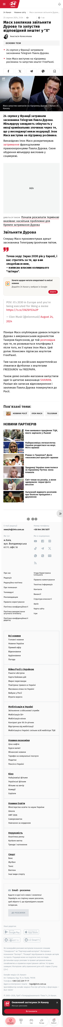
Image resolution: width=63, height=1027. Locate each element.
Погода (11, 659)
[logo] (12, 4)
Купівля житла (15, 840)
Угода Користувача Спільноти (42, 574)
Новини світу (20, 12)
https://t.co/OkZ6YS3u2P (22, 310)
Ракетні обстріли (16, 673)
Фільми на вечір (16, 785)
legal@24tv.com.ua (37, 984)
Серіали (12, 793)
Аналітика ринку (16, 836)
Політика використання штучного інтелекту (14, 613)
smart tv (12, 939)
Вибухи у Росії (15, 693)
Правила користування (14, 602)
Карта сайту (39, 609)
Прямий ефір (14, 647)
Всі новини (14, 635)
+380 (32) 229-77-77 (20, 981)
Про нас (7, 573)
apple (32, 931)
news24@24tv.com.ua (14, 529)
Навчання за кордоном (19, 823)
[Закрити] (57, 1002)
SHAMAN (45, 380)
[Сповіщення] (59, 4)
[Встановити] (31, 1007)
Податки (12, 760)
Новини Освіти (16, 803)
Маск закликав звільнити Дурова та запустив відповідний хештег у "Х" (44, 12)
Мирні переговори (17, 681)
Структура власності (43, 599)
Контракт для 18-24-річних (21, 722)
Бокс (10, 858)
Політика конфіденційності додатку (16, 619)
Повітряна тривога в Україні (22, 685)
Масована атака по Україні (21, 689)
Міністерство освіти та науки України (26, 807)
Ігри (35, 614)
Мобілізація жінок (17, 718)
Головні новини (16, 639)
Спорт (11, 854)
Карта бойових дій (17, 677)
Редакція (8, 578)
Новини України (16, 643)
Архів (36, 604)
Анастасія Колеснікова (21, 36)
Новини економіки (19, 740)
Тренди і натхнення (17, 844)
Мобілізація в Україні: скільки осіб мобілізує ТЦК (31, 730)
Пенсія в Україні (16, 764)
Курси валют (14, 748)
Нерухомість (15, 833)
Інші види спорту (16, 874)
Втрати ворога (15, 697)
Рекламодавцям (11, 597)
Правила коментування (44, 580)
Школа (11, 811)
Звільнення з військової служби (23, 710)
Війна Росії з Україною (21, 669)
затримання (11, 144)
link (35, 541)
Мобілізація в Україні (20, 706)
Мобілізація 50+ (15, 714)
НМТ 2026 (12, 815)
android (12, 931)
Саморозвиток (15, 819)
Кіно (10, 773)
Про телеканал (10, 588)
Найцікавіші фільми (18, 777)
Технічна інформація (43, 585)
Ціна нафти (13, 744)
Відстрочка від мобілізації (21, 726)
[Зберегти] (54, 71)
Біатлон (12, 870)
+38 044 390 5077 (42, 529)
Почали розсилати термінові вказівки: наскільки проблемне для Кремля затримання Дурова (31, 221)
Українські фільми (17, 781)
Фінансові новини (17, 752)
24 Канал (7, 12)
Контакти (38, 589)
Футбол (12, 862)
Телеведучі (8, 592)
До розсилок (18, 913)
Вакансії (37, 594)
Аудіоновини (14, 655)
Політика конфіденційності (16, 607)
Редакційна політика (13, 583)
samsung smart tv (32, 939)
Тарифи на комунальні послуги (23, 756)
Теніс (10, 866)
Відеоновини (14, 651)
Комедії (12, 789)
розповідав (47, 340)
